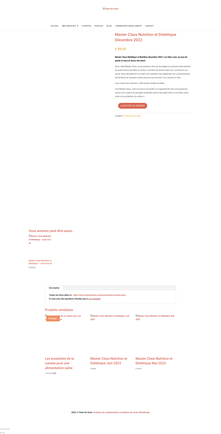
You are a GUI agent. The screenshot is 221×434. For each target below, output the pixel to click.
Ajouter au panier (133, 105)
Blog (109, 26)
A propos (86, 26)
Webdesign (144, 412)
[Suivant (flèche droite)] (4, 432)
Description (54, 288)
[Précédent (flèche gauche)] (1, 432)
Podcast (99, 26)
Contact (149, 26)
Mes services (69, 26)
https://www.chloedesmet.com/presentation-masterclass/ (99, 295)
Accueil (55, 26)
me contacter (94, 299)
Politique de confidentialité (106, 412)
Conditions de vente (129, 412)
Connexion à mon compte (128, 26)
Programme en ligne (132, 116)
